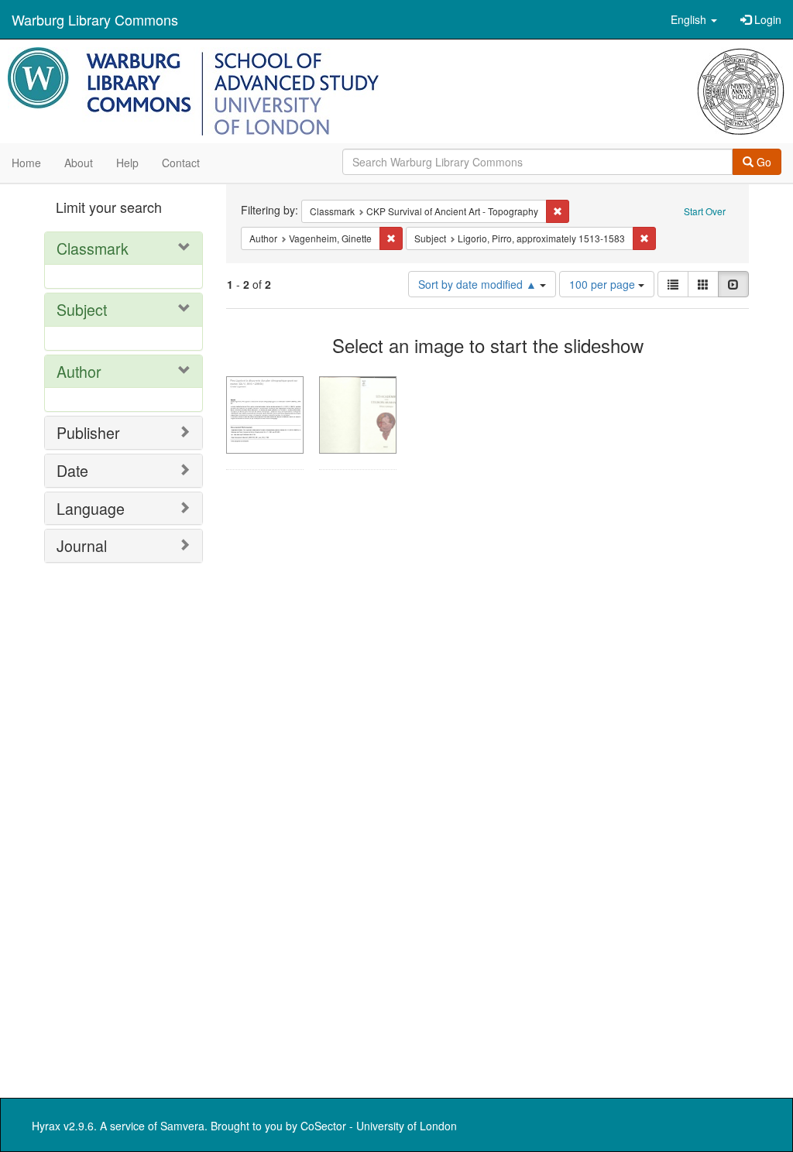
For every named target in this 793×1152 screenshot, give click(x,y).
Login (766, 19)
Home (26, 162)
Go (762, 162)
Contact (181, 162)
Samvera (182, 1125)
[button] (694, 19)
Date (72, 470)
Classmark (93, 248)
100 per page (603, 284)
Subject (82, 309)
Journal (82, 545)
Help (127, 162)
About (78, 162)
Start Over (705, 211)
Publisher (88, 432)
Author (79, 371)
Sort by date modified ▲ (479, 284)
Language (91, 508)
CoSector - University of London (378, 1125)
